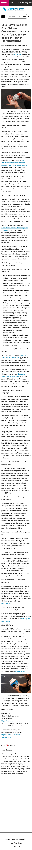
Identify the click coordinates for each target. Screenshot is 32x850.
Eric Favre (17, 54)
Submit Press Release (16, 843)
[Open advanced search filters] (24, 16)
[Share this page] (29, 16)
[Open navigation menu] (3, 16)
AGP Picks (4, 3)
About (8, 839)
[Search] (20, 16)
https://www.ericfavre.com (10, 721)
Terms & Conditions (16, 847)
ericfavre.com (6, 603)
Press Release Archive (18, 839)
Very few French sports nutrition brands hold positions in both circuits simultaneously (14, 162)
